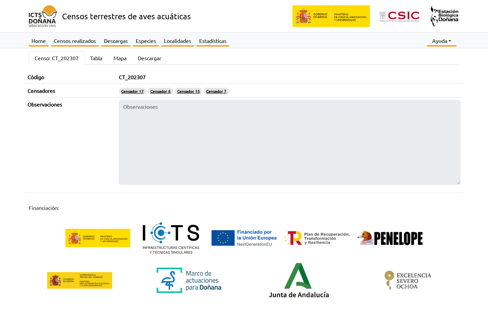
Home (39, 40)
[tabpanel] (244, 134)
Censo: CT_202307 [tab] (57, 58)
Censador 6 (160, 91)
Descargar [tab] (149, 58)
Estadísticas (212, 40)
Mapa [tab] (120, 58)
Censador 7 (216, 91)
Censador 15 (188, 91)
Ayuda (439, 40)
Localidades (177, 40)
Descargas (116, 40)
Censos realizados (75, 40)
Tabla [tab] (96, 58)
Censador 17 (132, 91)
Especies (146, 40)
